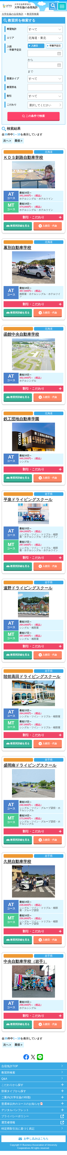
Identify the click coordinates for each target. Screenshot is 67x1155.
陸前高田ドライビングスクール (32, 676)
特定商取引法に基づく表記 (17, 1128)
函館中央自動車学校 (21, 334)
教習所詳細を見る (20, 225)
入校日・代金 (50, 225)
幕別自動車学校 (17, 247)
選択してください (40, 105)
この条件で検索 (35, 115)
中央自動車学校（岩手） (25, 961)
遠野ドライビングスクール (28, 588)
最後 (17, 140)
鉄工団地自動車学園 (21, 419)
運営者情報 (8, 1122)
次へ (6, 140)
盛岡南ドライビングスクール (30, 765)
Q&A (4, 1078)
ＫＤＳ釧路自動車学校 (23, 157)
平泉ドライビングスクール (28, 499)
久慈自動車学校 (17, 861)
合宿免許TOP (9, 1066)
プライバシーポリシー (15, 1116)
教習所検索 (8, 1072)
